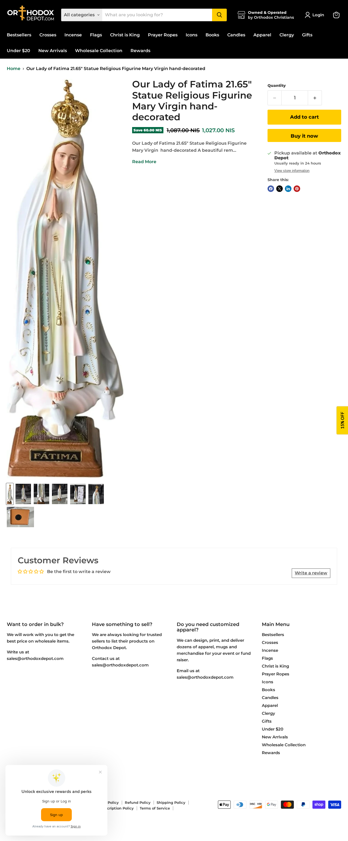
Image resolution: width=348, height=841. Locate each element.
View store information (291, 171)
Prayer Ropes (163, 34)
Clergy (286, 34)
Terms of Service (155, 808)
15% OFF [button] (342, 420)
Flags (96, 34)
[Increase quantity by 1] (315, 97)
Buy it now (304, 136)
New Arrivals (52, 50)
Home (13, 68)
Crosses (47, 34)
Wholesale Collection (98, 50)
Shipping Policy (171, 802)
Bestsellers (19, 34)
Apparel (262, 34)
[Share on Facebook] (271, 188)
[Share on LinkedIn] (288, 188)
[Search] (219, 15)
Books (212, 34)
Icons (191, 34)
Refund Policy (138, 802)
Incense (73, 34)
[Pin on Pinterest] (297, 188)
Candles (236, 34)
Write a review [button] (311, 573)
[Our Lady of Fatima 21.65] (9, 494)
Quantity (277, 85)
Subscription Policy (116, 808)
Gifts (307, 34)
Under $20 (18, 50)
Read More (144, 161)
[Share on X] (279, 188)
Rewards (140, 50)
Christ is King (125, 34)
